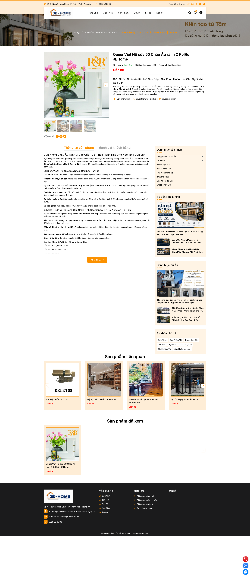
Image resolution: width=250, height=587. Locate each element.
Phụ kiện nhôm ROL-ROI (57, 399)
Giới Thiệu (108, 12)
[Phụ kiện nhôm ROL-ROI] (62, 379)
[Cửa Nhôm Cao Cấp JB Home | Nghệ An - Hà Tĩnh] (69, 496)
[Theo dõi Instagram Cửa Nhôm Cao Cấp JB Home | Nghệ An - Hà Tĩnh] (192, 4)
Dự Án (137, 12)
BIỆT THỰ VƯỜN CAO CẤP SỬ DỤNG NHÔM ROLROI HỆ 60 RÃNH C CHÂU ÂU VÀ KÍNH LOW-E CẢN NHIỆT (188, 319)
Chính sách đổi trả (145, 504)
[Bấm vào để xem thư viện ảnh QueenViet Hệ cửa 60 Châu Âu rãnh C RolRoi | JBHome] (76, 85)
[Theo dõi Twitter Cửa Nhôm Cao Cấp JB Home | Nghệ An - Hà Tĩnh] (204, 4)
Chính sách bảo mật (145, 496)
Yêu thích (196, 11)
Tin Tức (147, 12)
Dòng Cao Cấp (191, 340)
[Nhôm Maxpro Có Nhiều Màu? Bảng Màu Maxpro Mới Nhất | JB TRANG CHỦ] (163, 251)
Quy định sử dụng (144, 508)
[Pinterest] (61, 136)
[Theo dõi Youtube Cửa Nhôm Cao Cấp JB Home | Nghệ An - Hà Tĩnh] (200, 4)
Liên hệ (160, 12)
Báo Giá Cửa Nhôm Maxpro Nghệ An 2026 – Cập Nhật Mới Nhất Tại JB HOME (180, 233)
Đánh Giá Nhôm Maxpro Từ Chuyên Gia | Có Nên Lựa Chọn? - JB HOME (188, 241)
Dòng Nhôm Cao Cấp (166, 156)
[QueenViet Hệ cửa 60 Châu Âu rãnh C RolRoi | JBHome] (62, 444)
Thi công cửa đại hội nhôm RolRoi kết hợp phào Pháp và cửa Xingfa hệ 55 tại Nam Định (179, 301)
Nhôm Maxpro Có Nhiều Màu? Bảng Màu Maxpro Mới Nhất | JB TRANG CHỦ (187, 250)
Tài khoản (200, 12)
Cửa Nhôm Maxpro (182, 349)
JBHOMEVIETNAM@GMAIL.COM (64, 516)
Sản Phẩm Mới (176, 340)
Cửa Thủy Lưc (186, 344)
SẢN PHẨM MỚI (164, 185)
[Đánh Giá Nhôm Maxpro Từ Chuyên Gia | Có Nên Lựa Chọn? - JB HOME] (163, 242)
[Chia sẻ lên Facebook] (57, 136)
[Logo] (60, 12)
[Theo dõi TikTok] (188, 4)
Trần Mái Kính (163, 177)
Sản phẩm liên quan (125, 356)
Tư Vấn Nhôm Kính (168, 196)
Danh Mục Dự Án (167, 265)
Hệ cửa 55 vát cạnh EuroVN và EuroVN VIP (143, 401)
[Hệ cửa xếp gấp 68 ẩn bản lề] (187, 379)
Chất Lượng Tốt (164, 349)
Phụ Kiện (161, 344)
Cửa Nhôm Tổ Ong (165, 181)
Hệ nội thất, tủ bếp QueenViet (101, 399)
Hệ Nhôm (161, 160)
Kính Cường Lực (164, 168)
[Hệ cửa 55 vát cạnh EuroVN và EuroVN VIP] (145, 379)
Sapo (146, 533)
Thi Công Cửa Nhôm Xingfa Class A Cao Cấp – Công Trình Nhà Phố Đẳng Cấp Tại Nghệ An (188, 309)
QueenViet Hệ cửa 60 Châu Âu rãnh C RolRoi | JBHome (61, 465)
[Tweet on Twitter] (64, 136)
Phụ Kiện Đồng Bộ (165, 173)
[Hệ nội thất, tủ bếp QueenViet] (104, 379)
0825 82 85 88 (104, 4)
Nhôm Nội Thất (163, 164)
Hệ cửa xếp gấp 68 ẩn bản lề (184, 399)
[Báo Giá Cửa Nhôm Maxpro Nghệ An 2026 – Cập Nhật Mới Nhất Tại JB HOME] (180, 215)
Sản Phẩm (123, 12)
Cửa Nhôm (162, 340)
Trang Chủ (92, 12)
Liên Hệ (105, 500)
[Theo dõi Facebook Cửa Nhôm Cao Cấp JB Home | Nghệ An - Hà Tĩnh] (196, 4)
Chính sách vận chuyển (147, 500)
